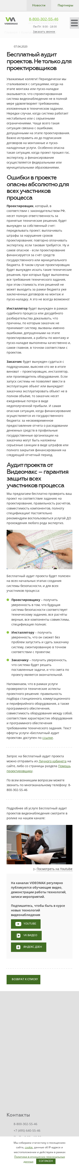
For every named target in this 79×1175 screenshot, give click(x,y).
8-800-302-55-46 (43, 19)
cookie (29, 1147)
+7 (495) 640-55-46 (27, 1130)
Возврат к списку (24, 979)
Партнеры (65, 5)
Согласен (46, 1161)
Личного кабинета (52, 761)
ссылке (47, 738)
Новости (38, 5)
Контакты (18, 1115)
